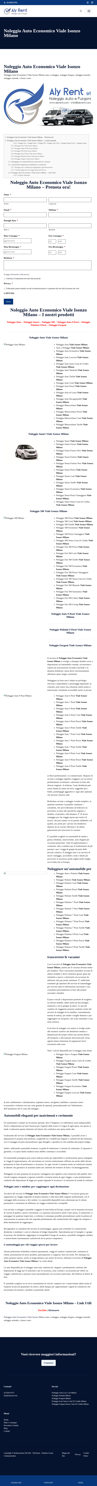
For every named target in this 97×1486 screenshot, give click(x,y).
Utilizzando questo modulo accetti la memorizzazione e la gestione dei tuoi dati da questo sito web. (42, 288)
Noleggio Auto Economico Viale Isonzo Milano (24, 1317)
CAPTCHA (9, 293)
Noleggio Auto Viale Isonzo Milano (26, 146)
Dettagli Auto (11, 220)
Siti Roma (36, 1453)
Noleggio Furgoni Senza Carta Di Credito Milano (70, 1404)
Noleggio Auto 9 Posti (68, 322)
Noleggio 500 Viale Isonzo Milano (26, 151)
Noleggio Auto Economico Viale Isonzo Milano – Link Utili (33, 173)
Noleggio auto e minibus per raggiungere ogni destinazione (34, 167)
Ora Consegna (56, 236)
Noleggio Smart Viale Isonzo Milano (26, 148)
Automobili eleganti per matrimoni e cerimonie (28, 165)
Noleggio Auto (14, 322)
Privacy (8, 283)
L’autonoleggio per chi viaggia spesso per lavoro (30, 170)
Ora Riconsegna (56, 247)
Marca (6, 230)
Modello (52, 230)
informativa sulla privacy (20, 274)
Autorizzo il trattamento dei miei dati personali (23, 279)
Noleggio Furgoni (57, 325)
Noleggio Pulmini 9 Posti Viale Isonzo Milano (29, 156)
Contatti (7, 1431)
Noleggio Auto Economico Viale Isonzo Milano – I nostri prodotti (31, 141)
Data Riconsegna (12, 247)
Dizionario (53, 1310)
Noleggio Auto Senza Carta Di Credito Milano (69, 1401)
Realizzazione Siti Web (22, 1453)
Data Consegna (12, 236)
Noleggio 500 (48, 322)
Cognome (53, 204)
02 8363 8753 (12, 3)
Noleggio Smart (31, 322)
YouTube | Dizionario (24, 175)
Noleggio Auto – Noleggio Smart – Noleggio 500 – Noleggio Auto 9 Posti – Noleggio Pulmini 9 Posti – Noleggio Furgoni (52, 143)
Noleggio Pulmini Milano (61, 1396)
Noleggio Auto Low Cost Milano (64, 1393)
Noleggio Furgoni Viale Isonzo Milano (27, 159)
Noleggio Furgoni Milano (61, 1398)
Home (6, 1420)
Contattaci (48, 1363)
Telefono (53, 210)
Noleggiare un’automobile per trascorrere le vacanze (30, 162)
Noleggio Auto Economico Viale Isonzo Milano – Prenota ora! (30, 137)
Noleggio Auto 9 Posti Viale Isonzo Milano (28, 154)
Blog (5, 1428)
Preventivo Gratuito (11, 1425)
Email (7, 210)
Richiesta (9, 258)
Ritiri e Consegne (10, 1423)
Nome (7, 194)
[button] (81, 11)
